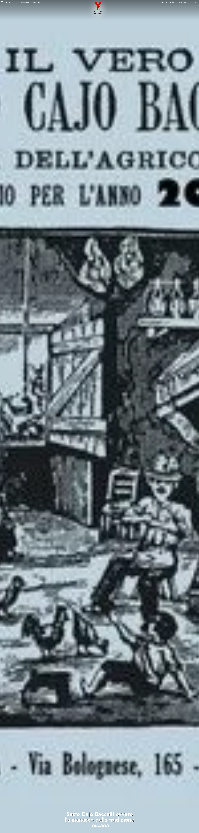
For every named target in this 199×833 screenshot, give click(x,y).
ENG (162, 2)
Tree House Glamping (22, 2)
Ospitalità (9, 2)
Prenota (193, 2)
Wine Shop (182, 2)
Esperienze (36, 2)
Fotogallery (170, 2)
